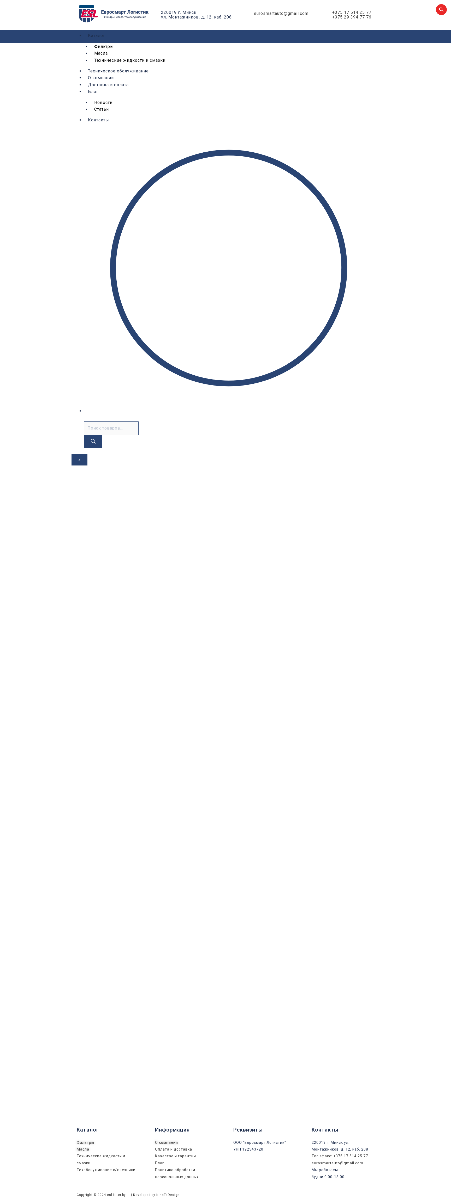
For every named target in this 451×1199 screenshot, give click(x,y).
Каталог (96, 35)
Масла (83, 1149)
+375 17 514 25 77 (351, 12)
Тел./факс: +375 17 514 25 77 (340, 1156)
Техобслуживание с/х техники (106, 1170)
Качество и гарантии (175, 1156)
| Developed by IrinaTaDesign (155, 1195)
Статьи (101, 109)
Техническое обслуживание (118, 71)
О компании (101, 77)
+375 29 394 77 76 (351, 17)
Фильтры (104, 46)
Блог (93, 91)
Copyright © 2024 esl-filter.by (101, 1195)
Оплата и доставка (173, 1149)
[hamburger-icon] (366, 36)
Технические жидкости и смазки (129, 60)
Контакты (98, 119)
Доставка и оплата (108, 84)
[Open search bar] (86, 417)
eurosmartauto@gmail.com (281, 13)
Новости (103, 102)
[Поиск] (93, 441)
